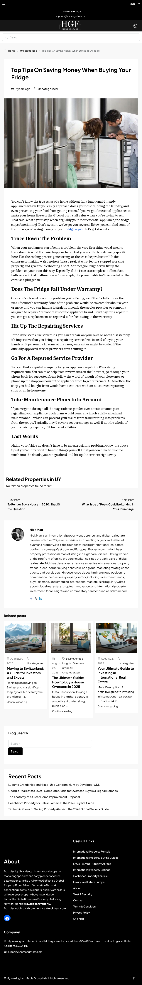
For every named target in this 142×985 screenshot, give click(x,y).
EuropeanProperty (38, 903)
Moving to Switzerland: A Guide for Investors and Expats (25, 672)
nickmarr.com (57, 908)
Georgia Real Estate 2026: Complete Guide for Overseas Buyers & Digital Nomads (63, 790)
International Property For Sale (92, 851)
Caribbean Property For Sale (90, 876)
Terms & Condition (84, 906)
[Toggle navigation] (3, 3)
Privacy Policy (81, 912)
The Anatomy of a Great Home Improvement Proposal (44, 797)
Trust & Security (82, 894)
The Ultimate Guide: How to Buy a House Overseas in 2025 (68, 682)
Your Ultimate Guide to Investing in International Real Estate (116, 675)
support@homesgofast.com (71, 16)
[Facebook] (7, 919)
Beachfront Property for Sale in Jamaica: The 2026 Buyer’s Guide (51, 803)
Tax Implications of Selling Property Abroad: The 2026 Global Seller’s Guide (58, 809)
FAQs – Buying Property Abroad (92, 863)
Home (11, 50)
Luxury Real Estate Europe (89, 882)
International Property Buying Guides (95, 857)
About (77, 888)
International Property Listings (91, 869)
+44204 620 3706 (71, 11)
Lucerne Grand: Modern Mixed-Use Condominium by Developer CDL (54, 784)
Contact (78, 900)
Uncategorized (28, 50)
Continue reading (17, 701)
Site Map (78, 918)
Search (15, 751)
